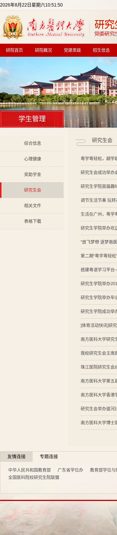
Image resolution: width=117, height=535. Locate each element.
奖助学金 (32, 174)
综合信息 (32, 143)
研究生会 (32, 190)
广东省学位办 (70, 469)
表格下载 (32, 221)
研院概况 (43, 50)
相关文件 (32, 205)
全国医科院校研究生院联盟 (33, 477)
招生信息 (101, 50)
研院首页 (14, 50)
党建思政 (72, 50)
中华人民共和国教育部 (29, 469)
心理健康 (32, 158)
